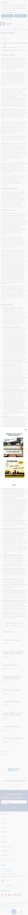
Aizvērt (14, 485)
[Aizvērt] (25, 429)
